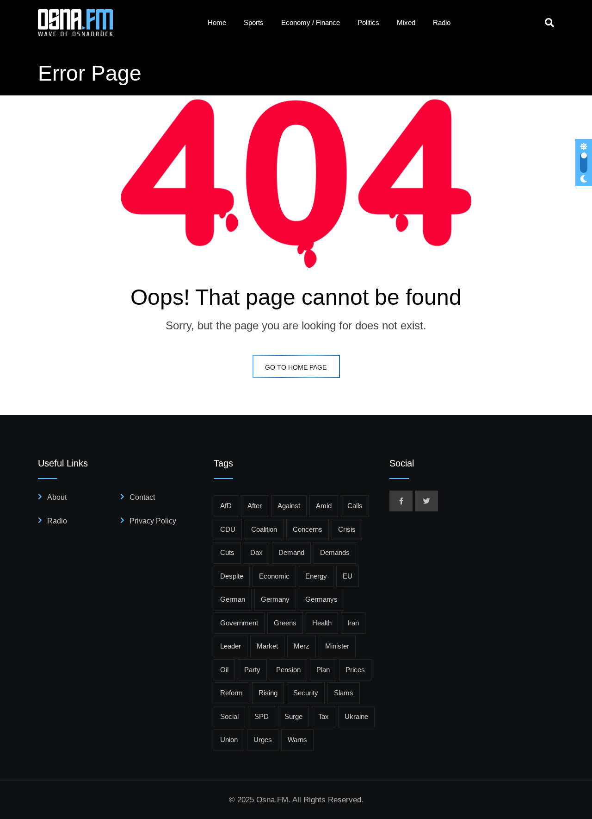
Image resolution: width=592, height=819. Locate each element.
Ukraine (356, 716)
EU (347, 576)
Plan (323, 670)
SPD (261, 716)
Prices (355, 670)
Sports (254, 22)
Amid (324, 506)
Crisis (347, 529)
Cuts (227, 552)
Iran (353, 623)
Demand (291, 552)
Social (229, 716)
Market (267, 646)
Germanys (321, 599)
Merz (301, 646)
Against (289, 506)
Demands (335, 552)
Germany (275, 599)
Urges (262, 739)
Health (322, 623)
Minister (337, 646)
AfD (226, 506)
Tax (323, 716)
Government (239, 623)
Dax (256, 552)
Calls (355, 506)
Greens (285, 623)
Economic (274, 576)
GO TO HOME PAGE (296, 367)
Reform (231, 693)
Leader (230, 646)
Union (229, 739)
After (254, 506)
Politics (368, 22)
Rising (268, 693)
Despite (231, 576)
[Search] (549, 23)
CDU (227, 529)
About (57, 497)
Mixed (406, 22)
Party (252, 670)
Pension (288, 670)
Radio (441, 22)
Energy (316, 576)
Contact (142, 497)
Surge (293, 716)
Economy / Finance (310, 22)
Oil (224, 670)
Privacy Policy (153, 521)
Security (305, 693)
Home (217, 22)
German (232, 599)
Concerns (307, 529)
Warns (297, 739)
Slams (343, 693)
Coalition (264, 529)
